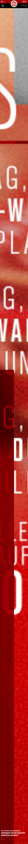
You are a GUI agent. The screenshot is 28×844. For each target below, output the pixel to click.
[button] (3, 6)
